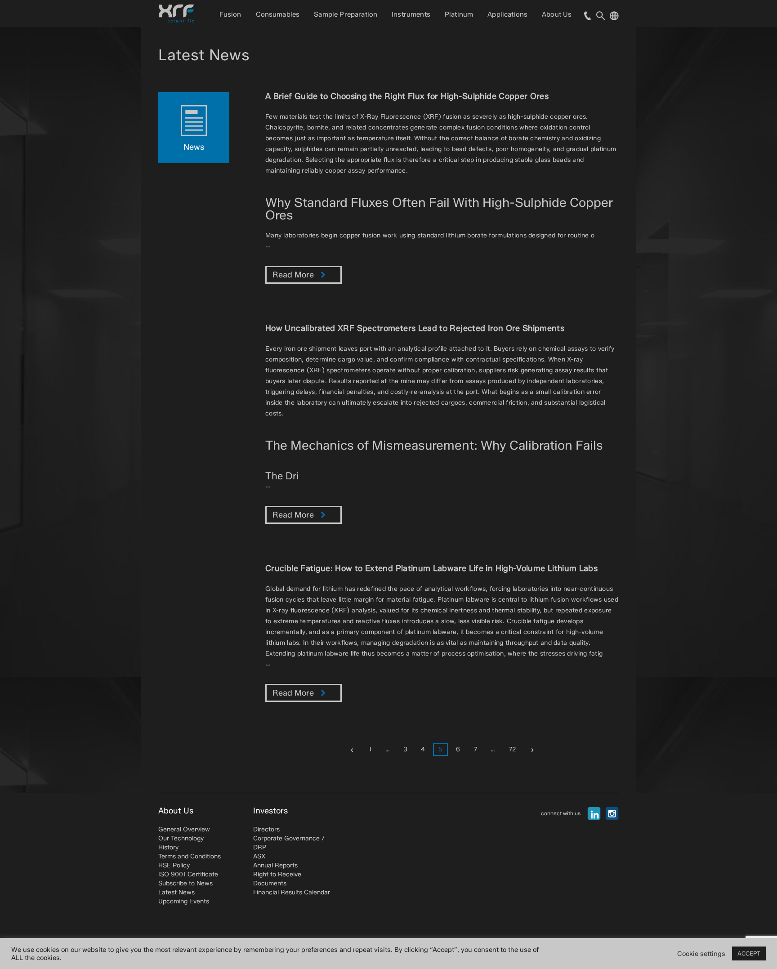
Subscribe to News (185, 883)
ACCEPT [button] (748, 953)
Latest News (176, 892)
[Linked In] (594, 813)
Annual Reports (275, 865)
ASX (259, 856)
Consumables (278, 14)
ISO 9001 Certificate (188, 874)
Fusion (230, 14)
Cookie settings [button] (701, 954)
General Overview (184, 829)
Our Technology (181, 838)
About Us (557, 14)
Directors (266, 829)
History (168, 847)
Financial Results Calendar (291, 892)
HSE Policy (174, 865)
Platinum (459, 14)
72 (512, 749)
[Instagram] (612, 813)
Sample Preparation (345, 14)
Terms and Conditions (189, 856)
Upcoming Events (183, 901)
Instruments (411, 14)
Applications (507, 14)
